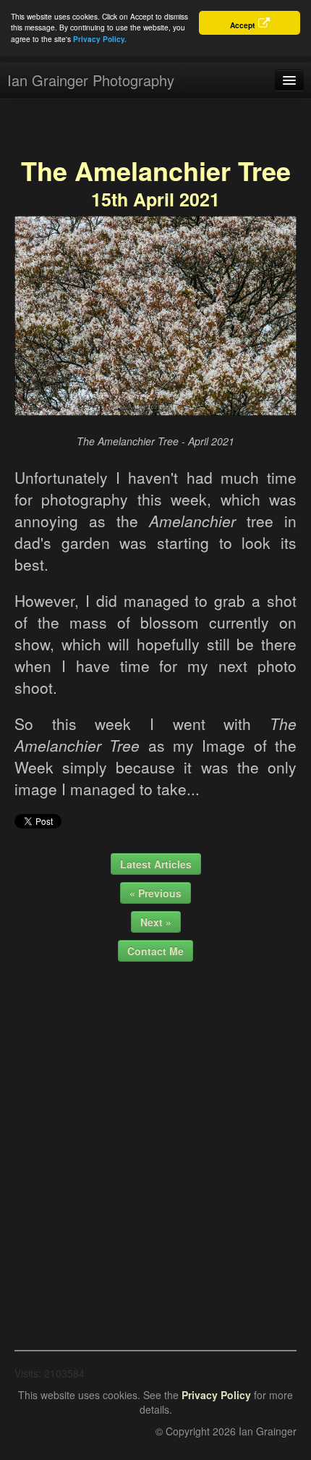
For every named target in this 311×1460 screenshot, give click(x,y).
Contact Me (155, 951)
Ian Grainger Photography (90, 80)
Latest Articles (156, 864)
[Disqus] (155, 1151)
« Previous (155, 893)
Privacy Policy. (100, 39)
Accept (242, 25)
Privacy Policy (216, 1395)
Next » (155, 922)
